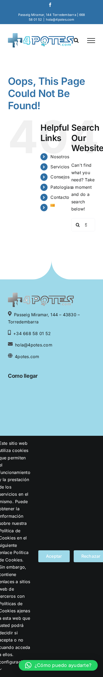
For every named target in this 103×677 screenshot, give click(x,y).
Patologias (61, 187)
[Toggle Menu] (91, 40)
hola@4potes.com (60, 19)
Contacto (59, 197)
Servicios (59, 166)
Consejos (59, 176)
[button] (58, 665)
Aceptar (54, 556)
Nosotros (59, 156)
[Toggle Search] (76, 40)
